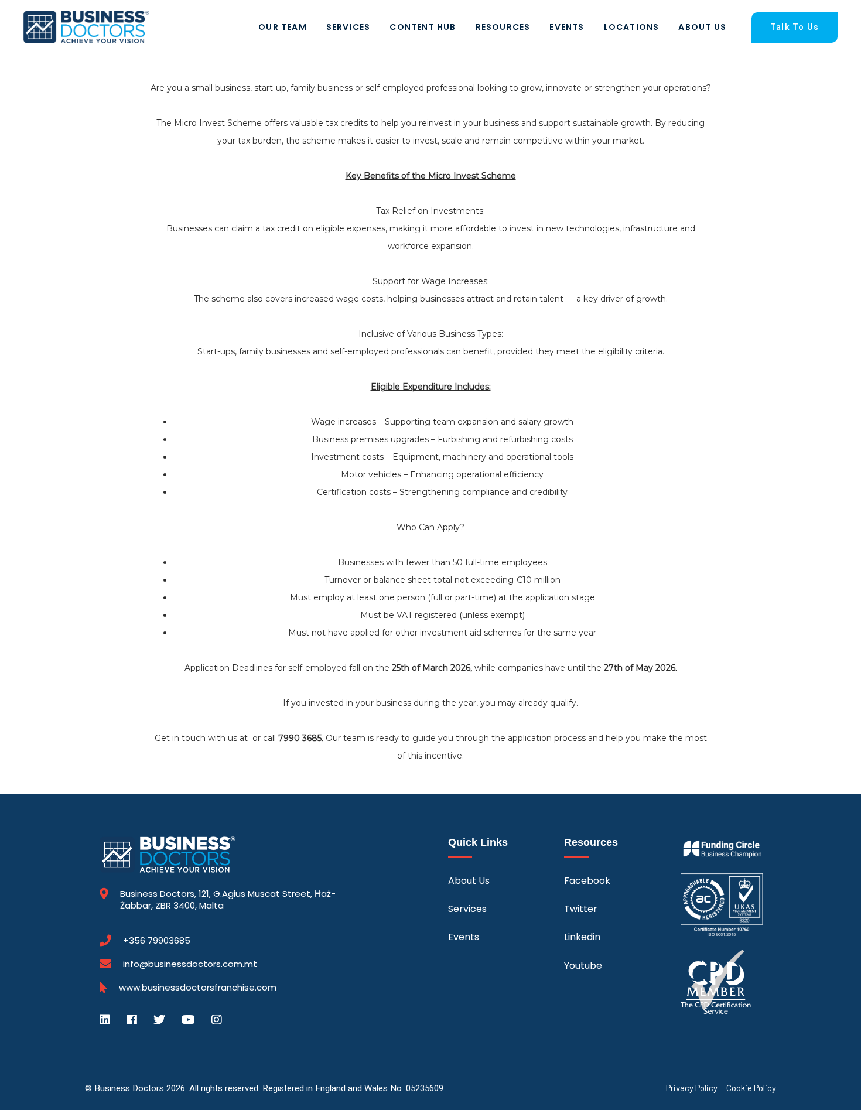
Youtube (583, 965)
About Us (702, 27)
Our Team (282, 27)
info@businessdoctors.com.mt (190, 964)
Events (566, 27)
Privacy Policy (692, 1088)
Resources (503, 27)
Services (348, 27)
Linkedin (582, 937)
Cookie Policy (751, 1088)
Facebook (587, 880)
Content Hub (423, 27)
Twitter (580, 909)
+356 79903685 (156, 941)
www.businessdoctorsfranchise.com (197, 987)
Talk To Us (794, 27)
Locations (632, 27)
